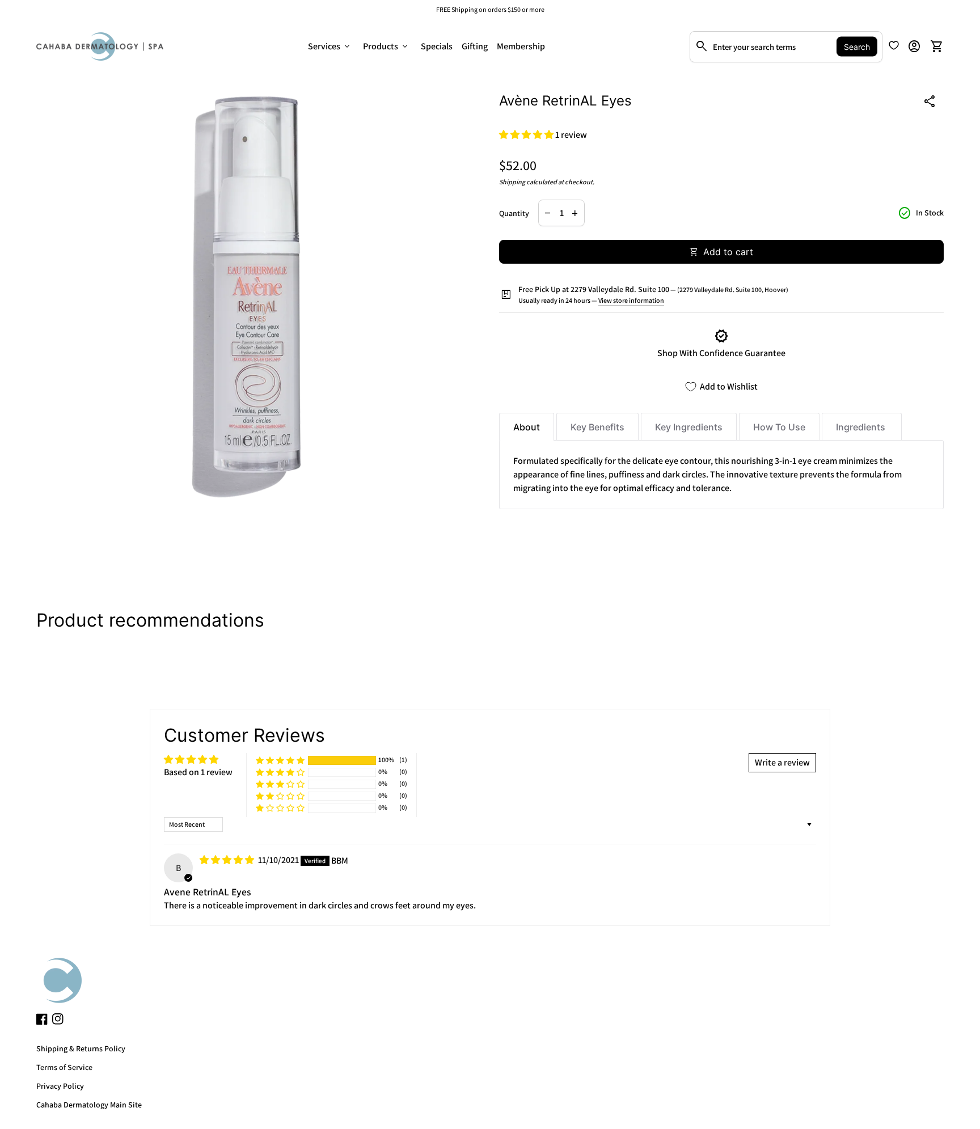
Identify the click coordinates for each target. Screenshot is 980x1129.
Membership (521, 46)
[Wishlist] (893, 45)
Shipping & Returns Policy (80, 1048)
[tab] (526, 427)
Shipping (512, 181)
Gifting (475, 46)
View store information (631, 300)
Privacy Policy (60, 1086)
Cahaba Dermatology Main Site (89, 1105)
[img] (228, 860)
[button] (527, 135)
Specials (437, 46)
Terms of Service (64, 1067)
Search (857, 47)
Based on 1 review (198, 772)
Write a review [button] (782, 762)
